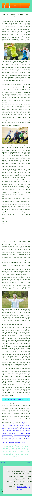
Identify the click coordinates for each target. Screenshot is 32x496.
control (26, 207)
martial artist (15, 259)
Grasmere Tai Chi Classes (15, 438)
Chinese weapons (24, 315)
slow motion (5, 204)
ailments (4, 102)
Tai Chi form (5, 265)
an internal (26, 310)
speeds (15, 212)
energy (19, 94)
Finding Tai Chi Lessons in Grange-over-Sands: (16, 20)
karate (11, 247)
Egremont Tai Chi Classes (21, 435)
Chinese (22, 66)
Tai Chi (22, 37)
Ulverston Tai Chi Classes (16, 433)
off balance (26, 243)
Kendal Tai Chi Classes (14, 423)
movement (9, 117)
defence (12, 157)
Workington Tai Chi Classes (21, 430)
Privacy (29, 462)
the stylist (20, 149)
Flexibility (11, 77)
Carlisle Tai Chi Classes (21, 425)
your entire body (22, 114)
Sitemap (3, 462)
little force (21, 249)
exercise (14, 72)
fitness (18, 28)
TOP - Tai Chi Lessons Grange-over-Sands (13, 442)
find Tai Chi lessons (13, 403)
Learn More (22, 487)
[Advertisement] (19, 228)
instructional (6, 288)
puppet (17, 107)
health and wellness (24, 23)
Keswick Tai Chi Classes (15, 428)
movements (4, 74)
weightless (5, 125)
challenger (27, 152)
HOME (16, 459)
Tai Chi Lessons (15, 422)
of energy (23, 112)
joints (20, 87)
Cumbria (11, 395)
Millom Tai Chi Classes (9, 427)
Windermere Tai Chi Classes (10, 432)
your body (27, 104)
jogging (12, 31)
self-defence (15, 91)
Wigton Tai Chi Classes (9, 436)
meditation (5, 183)
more (12, 419)
